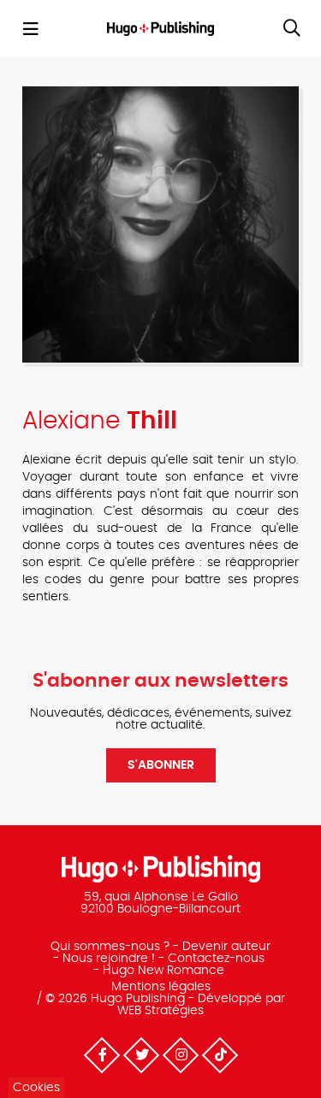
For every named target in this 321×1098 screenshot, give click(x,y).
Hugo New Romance (163, 971)
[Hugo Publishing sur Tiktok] (219, 1055)
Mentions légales (161, 987)
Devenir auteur (226, 947)
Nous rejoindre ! (108, 959)
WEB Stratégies (160, 1011)
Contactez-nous (216, 959)
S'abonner (161, 765)
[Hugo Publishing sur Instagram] (180, 1055)
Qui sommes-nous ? (110, 947)
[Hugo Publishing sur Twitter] (140, 1055)
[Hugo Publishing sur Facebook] (101, 1055)
